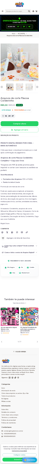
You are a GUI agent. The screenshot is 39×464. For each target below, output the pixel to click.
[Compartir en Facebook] (2, 232)
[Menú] (2, 11)
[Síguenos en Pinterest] (18, 378)
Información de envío (8, 390)
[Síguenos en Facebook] (12, 378)
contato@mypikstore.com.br (13, 431)
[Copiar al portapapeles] (26, 232)
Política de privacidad (9, 420)
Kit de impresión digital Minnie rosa (9, 328)
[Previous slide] (2, 87)
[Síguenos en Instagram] (9, 378)
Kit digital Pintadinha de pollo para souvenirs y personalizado (28, 329)
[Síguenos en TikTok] (15, 378)
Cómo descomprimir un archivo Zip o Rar (15, 393)
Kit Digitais (5, 399)
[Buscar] (29, 11)
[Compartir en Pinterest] (17, 232)
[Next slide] (36, 87)
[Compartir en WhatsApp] (12, 232)
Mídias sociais (6, 401)
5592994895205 (9, 436)
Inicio (13, 33)
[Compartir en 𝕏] (7, 232)
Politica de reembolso (9, 423)
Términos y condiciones (9, 417)
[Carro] (36, 11)
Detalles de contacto (9, 412)
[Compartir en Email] (22, 232)
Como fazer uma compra (10, 415)
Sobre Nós (5, 409)
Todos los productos (8, 396)
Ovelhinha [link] (11, 219)
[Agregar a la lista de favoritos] (16, 314)
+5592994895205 (10, 433)
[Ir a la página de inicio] (19, 4)
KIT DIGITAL (21, 33)
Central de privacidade (19, 451)
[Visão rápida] (16, 318)
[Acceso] (33, 11)
